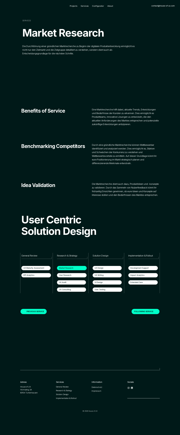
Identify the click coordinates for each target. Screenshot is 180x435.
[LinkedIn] (132, 388)
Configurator (98, 6)
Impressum (96, 391)
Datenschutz (97, 387)
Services (85, 6)
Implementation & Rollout (66, 398)
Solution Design (62, 394)
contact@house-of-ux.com (163, 6)
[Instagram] (128, 388)
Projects (73, 6)
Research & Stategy (64, 390)
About (110, 6)
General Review (62, 387)
